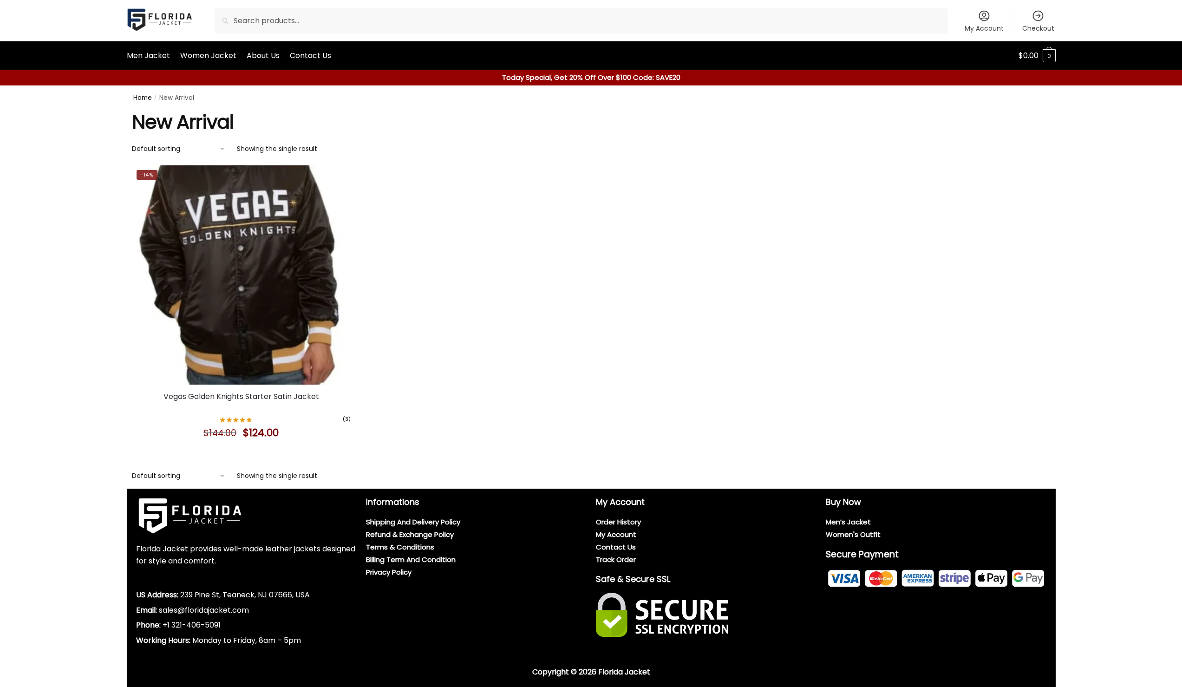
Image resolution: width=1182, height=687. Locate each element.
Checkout (1038, 28)
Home (142, 97)
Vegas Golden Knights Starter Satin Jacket (241, 396)
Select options (241, 453)
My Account (984, 28)
